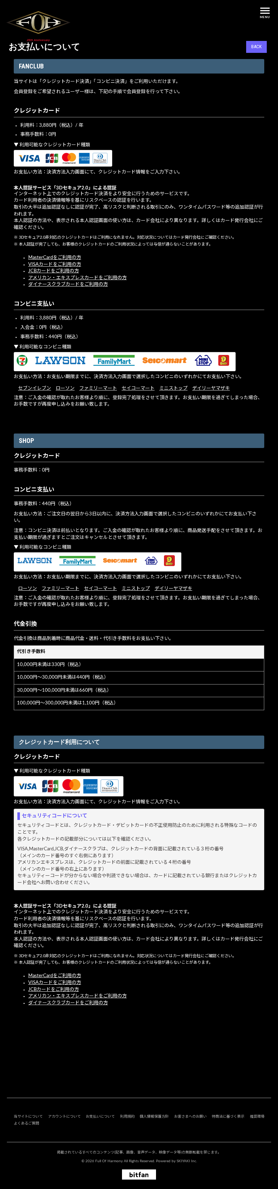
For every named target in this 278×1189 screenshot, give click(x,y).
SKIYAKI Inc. (187, 1161)
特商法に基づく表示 (228, 1116)
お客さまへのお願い (190, 1116)
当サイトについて (28, 1116)
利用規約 (127, 1116)
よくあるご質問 (26, 1123)
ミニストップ (173, 388)
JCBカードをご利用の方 (53, 271)
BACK (256, 46)
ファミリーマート (98, 388)
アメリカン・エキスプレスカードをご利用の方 (77, 278)
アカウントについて (64, 1116)
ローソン (65, 388)
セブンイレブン (34, 388)
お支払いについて (100, 1116)
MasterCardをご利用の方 (54, 257)
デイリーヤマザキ (211, 388)
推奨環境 (257, 1116)
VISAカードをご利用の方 (54, 264)
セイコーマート (138, 388)
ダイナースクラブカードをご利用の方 (68, 284)
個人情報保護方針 (154, 1116)
